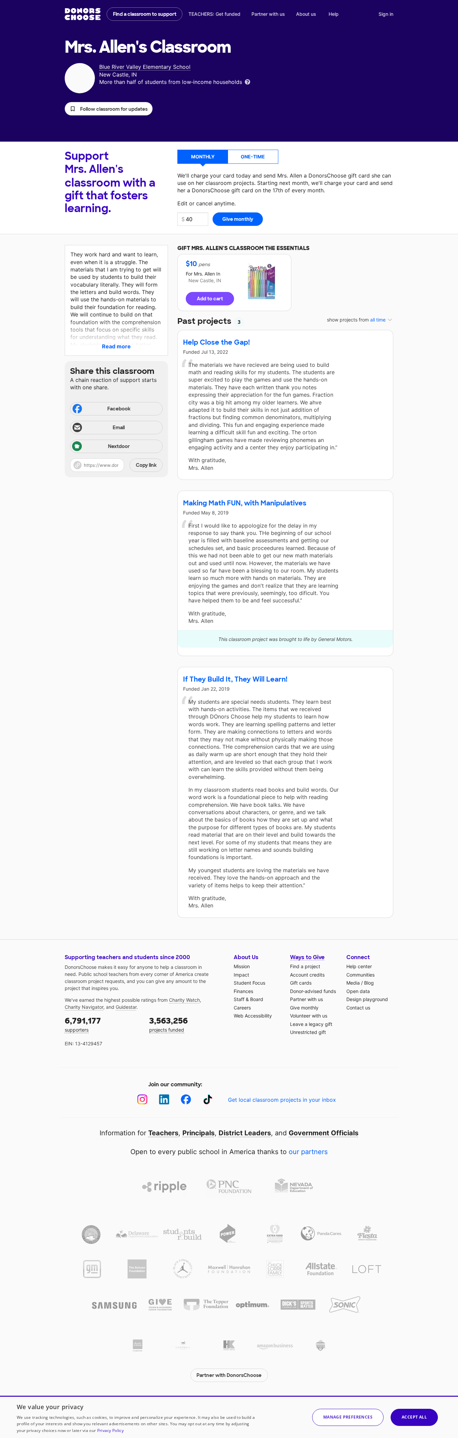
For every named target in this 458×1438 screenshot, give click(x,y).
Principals (198, 1133)
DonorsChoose (83, 14)
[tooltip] (247, 81)
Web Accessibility (253, 1016)
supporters (83, 1024)
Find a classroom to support (144, 14)
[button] (109, 108)
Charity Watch (184, 1000)
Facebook (118, 409)
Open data (358, 991)
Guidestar (126, 1007)
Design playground (367, 999)
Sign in (386, 14)
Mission (242, 966)
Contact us (358, 1007)
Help (334, 14)
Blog (369, 983)
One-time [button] (253, 156)
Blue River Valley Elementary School (144, 66)
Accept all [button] (414, 1417)
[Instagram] (142, 1099)
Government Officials (323, 1133)
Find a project (305, 966)
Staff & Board (248, 999)
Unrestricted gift (308, 1032)
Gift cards (300, 983)
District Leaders (245, 1133)
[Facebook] (185, 1099)
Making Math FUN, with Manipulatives (244, 503)
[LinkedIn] (164, 1099)
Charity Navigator (84, 1007)
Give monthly (304, 1007)
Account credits (307, 975)
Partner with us (268, 14)
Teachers (163, 1133)
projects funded (168, 1024)
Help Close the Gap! (216, 342)
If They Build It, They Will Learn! (235, 679)
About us (306, 14)
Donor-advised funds (313, 991)
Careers (242, 1007)
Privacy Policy (110, 1430)
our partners (308, 1152)
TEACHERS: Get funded (214, 14)
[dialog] (229, 1417)
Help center (359, 966)
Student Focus (249, 983)
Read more (116, 346)
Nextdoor (119, 446)
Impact (241, 975)
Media (353, 983)
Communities (360, 975)
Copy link (146, 465)
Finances (243, 991)
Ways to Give (307, 957)
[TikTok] (207, 1099)
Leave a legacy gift (311, 1024)
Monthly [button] (203, 156)
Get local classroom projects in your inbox (282, 1099)
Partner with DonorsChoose (229, 1375)
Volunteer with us (308, 1016)
